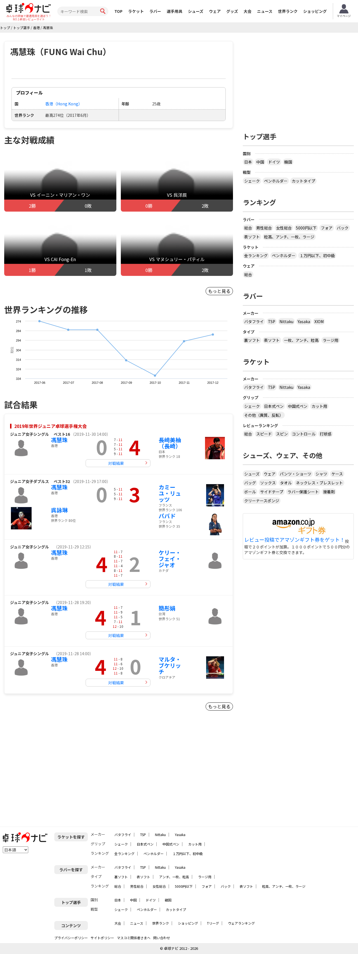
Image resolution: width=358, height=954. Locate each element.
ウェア (215, 11)
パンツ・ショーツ (295, 474)
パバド (167, 516)
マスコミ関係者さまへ (133, 937)
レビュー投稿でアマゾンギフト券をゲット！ (294, 540)
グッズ (232, 11)
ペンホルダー (276, 181)
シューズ (195, 11)
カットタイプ (303, 181)
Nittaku (286, 321)
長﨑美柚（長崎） (170, 443)
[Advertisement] (52, 771)
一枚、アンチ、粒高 (301, 340)
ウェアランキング (241, 923)
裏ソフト (252, 340)
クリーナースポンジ (261, 500)
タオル (286, 483)
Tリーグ (213, 923)
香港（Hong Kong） (63, 103)
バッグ (250, 483)
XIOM (319, 321)
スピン (282, 434)
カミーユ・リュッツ (170, 493)
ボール (250, 491)
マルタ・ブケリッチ (170, 665)
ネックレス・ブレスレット (319, 483)
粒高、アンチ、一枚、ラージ (289, 237)
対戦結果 (116, 463)
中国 (260, 162)
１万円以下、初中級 (317, 255)
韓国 (288, 162)
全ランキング (256, 255)
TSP (271, 321)
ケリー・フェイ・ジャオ (170, 558)
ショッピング (315, 11)
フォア (327, 228)
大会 (247, 11)
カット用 (319, 406)
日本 (248, 162)
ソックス (268, 483)
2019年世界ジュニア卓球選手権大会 (50, 426)
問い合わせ (161, 937)
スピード (264, 434)
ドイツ (274, 162)
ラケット (136, 11)
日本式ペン (274, 406)
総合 (248, 228)
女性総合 (284, 228)
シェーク (252, 181)
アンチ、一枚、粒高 (174, 876)
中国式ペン (297, 406)
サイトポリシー (102, 937)
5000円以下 (306, 228)
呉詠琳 (59, 510)
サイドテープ (271, 491)
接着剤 (329, 491)
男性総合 (264, 228)
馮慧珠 (59, 440)
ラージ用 (330, 340)
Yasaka (304, 321)
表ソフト (252, 237)
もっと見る (219, 291)
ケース (337, 474)
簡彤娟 (167, 608)
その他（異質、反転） (263, 415)
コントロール (303, 434)
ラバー (155, 11)
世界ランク (288, 11)
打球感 (325, 434)
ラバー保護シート (303, 491)
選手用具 (174, 11)
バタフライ (254, 321)
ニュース (264, 11)
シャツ (321, 474)
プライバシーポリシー (71, 937)
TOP (118, 11)
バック (342, 228)
